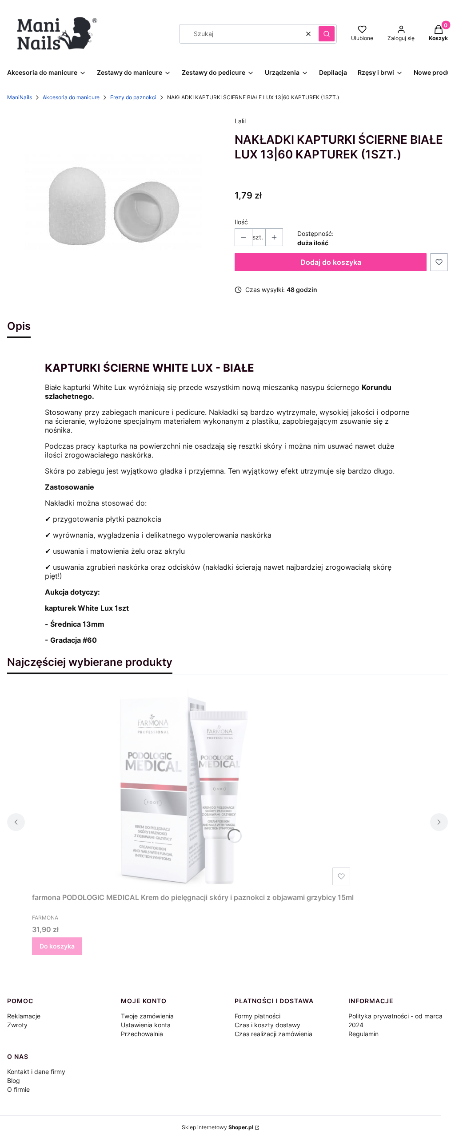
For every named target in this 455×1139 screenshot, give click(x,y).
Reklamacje (23, 1016)
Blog (13, 1080)
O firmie (18, 1089)
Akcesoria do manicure (71, 97)
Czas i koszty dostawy (267, 1025)
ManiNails (19, 97)
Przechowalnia (142, 1034)
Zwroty (17, 1025)
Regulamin (363, 1034)
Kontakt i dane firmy (36, 1071)
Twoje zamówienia (147, 1016)
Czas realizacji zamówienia (273, 1034)
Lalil (240, 121)
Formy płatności (257, 1016)
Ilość (241, 222)
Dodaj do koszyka (330, 262)
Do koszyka (57, 946)
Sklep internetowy (217, 1127)
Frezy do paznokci (133, 97)
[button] (327, 33)
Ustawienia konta (146, 1025)
